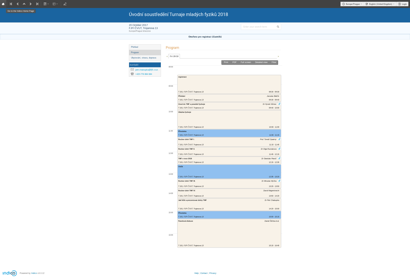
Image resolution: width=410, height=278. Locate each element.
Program (135, 52)
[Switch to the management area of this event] (65, 4)
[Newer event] (30, 4)
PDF (234, 62)
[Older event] (18, 4)
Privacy (212, 273)
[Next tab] (278, 56)
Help (196, 273)
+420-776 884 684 (143, 74)
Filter (274, 62)
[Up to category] (24, 4)
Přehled (134, 47)
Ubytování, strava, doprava (143, 58)
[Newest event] (37, 4)
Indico (34, 273)
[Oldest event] (11, 4)
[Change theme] (55, 4)
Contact (204, 273)
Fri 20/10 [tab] (174, 56)
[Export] (46, 4)
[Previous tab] (167, 56)
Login (404, 4)
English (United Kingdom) (380, 4)
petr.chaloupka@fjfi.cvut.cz (148, 69)
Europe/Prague (353, 4)
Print (226, 62)
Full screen (246, 62)
